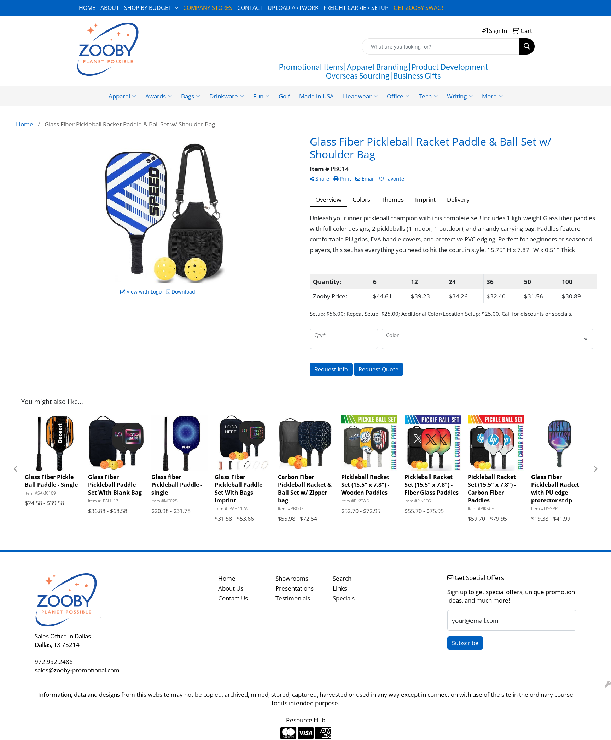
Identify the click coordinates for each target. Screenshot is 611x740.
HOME (87, 8)
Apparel (119, 96)
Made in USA (316, 96)
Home (226, 578)
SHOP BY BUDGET (147, 8)
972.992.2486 (54, 661)
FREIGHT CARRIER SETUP (356, 8)
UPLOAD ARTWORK (293, 8)
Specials (344, 598)
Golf (284, 96)
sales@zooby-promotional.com (77, 670)
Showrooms (291, 578)
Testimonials (292, 598)
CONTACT (250, 8)
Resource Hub (305, 720)
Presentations (294, 588)
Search (342, 578)
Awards (155, 96)
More (489, 96)
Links (340, 588)
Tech (425, 96)
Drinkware (223, 96)
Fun (258, 96)
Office (395, 96)
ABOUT (109, 8)
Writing (457, 96)
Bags (187, 96)
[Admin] (608, 684)
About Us (230, 588)
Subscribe (465, 643)
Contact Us (233, 598)
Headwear (357, 96)
